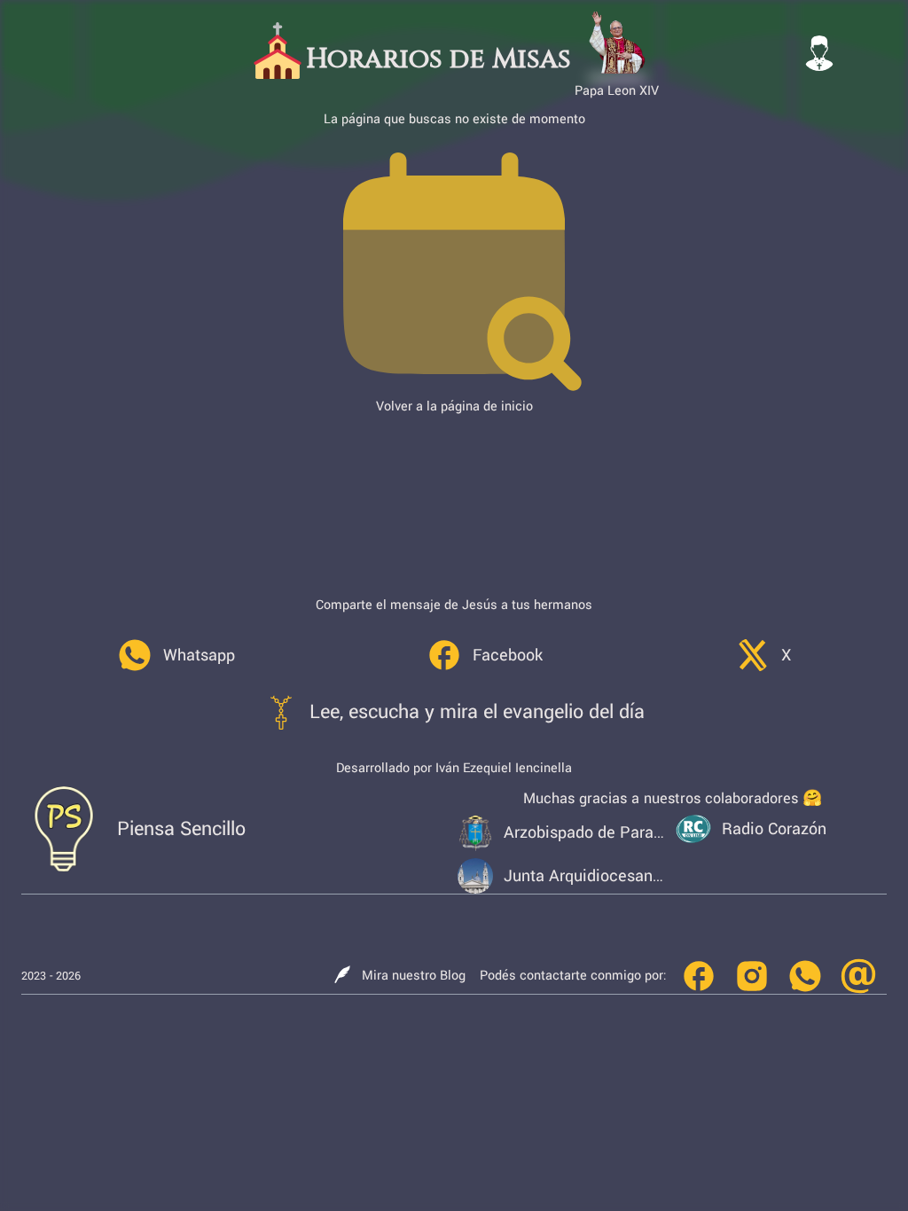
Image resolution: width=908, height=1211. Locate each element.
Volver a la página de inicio (454, 406)
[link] (176, 655)
